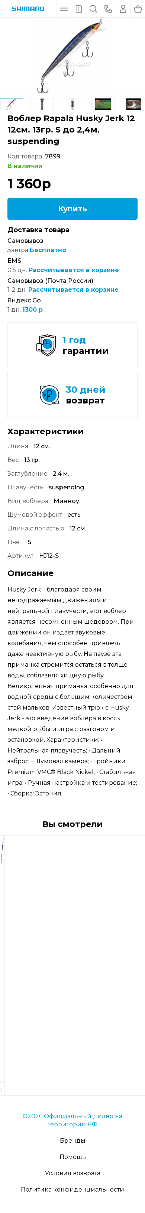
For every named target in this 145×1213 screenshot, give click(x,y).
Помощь (72, 1156)
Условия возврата (72, 1173)
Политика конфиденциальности (72, 1189)
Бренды (73, 1140)
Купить (72, 208)
